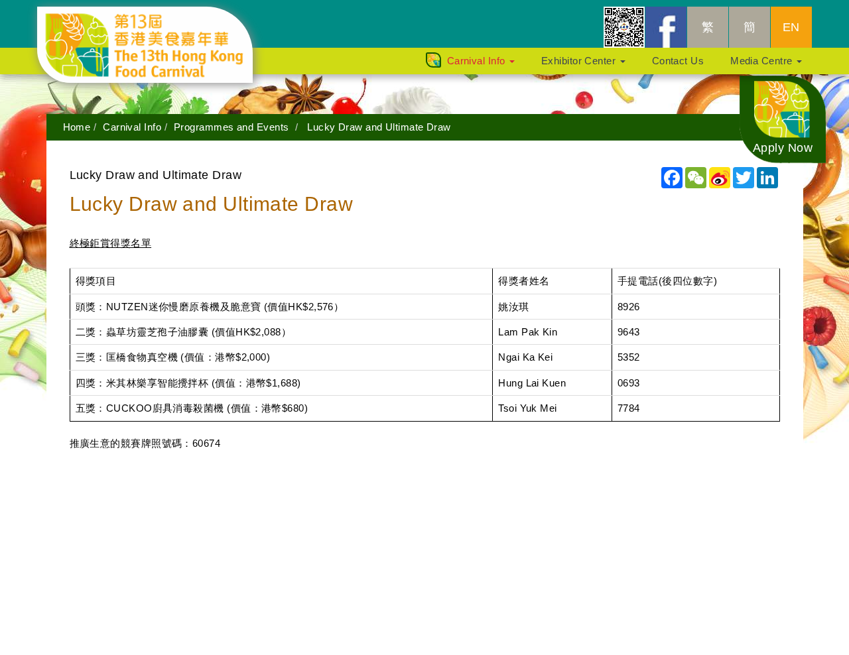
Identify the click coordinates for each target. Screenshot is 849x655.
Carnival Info (477, 60)
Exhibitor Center (580, 60)
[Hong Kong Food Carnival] (155, 23)
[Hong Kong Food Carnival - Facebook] (665, 27)
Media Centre (762, 60)
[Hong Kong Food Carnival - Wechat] (624, 27)
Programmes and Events (231, 127)
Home (77, 127)
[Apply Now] (783, 118)
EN (791, 27)
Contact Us (678, 60)
